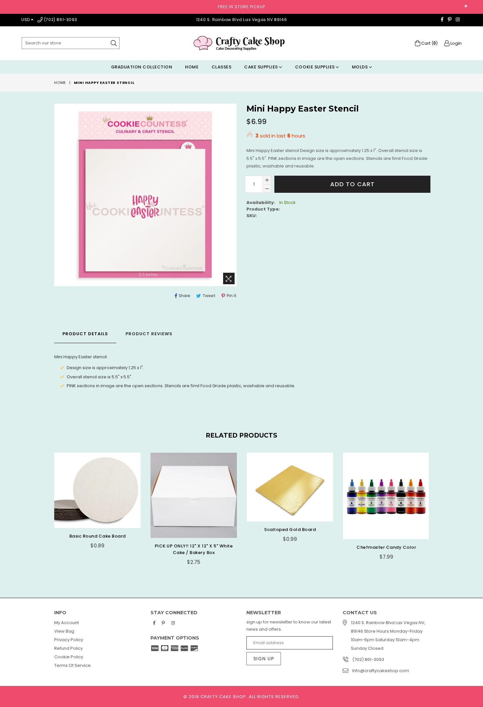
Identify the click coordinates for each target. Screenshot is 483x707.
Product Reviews (149, 334)
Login (455, 43)
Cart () (429, 43)
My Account (66, 622)
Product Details (85, 334)
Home (191, 67)
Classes (222, 67)
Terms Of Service (72, 665)
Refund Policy (68, 648)
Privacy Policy (68, 640)
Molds (360, 67)
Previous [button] (47, 504)
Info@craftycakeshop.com (380, 671)
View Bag (64, 631)
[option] (92, 505)
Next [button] (435, 504)
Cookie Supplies (315, 67)
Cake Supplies (261, 67)
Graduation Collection (141, 67)
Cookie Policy (68, 657)
